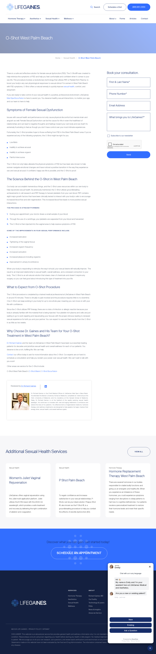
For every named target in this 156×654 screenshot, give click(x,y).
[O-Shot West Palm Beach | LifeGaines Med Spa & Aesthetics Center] (23, 10)
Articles (133, 19)
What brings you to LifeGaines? (127, 117)
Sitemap (46, 629)
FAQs (91, 606)
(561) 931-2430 (138, 7)
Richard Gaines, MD (96, 596)
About (112, 19)
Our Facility (93, 599)
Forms (122, 19)
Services (72, 590)
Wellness (68, 19)
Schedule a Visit (115, 7)
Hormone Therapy (16, 19)
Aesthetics (34, 19)
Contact (144, 19)
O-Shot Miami (34, 371)
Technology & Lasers (96, 603)
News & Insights (95, 610)
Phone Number (118, 94)
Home (57, 58)
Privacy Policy (35, 629)
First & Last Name (119, 82)
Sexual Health (52, 19)
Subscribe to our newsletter (122, 136)
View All (139, 452)
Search (97, 7)
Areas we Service (95, 613)
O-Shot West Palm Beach (89, 58)
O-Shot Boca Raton (49, 371)
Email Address (117, 105)
